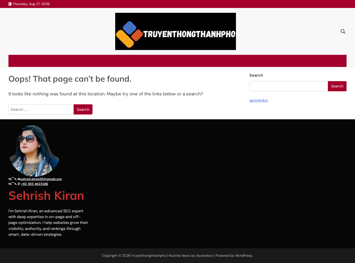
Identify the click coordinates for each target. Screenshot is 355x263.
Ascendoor (204, 255)
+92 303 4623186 (34, 184)
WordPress (243, 255)
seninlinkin (258, 100)
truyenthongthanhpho (149, 255)
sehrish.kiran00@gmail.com (41, 179)
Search (256, 75)
